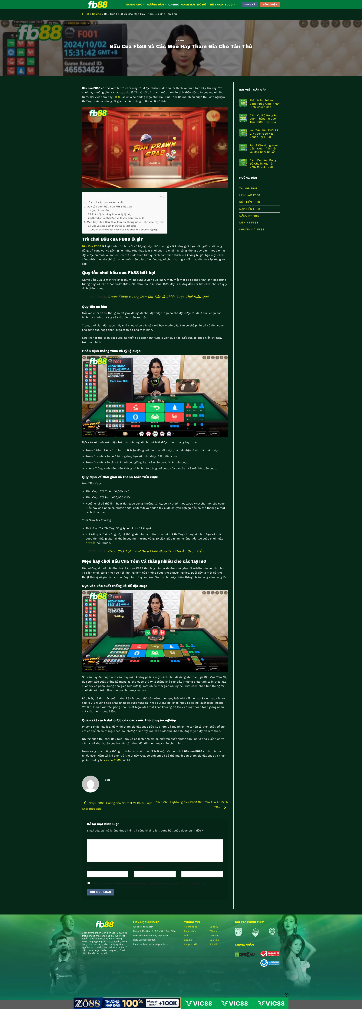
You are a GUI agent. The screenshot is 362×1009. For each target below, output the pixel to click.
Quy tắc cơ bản (100, 210)
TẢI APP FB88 (248, 188)
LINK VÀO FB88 (249, 195)
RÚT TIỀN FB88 (249, 202)
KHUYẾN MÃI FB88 (251, 229)
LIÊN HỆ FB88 (248, 222)
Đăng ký (213, 926)
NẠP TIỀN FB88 (249, 209)
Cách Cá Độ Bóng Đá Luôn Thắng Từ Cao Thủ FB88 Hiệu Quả (264, 119)
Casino (96, 14)
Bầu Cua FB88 (91, 246)
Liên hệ (188, 940)
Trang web (187, 867)
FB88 (85, 14)
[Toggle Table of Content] (159, 197)
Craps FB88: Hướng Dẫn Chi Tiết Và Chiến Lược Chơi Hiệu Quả (158, 297)
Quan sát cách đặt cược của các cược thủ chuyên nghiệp (125, 229)
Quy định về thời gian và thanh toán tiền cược (118, 217)
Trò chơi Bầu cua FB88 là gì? (104, 202)
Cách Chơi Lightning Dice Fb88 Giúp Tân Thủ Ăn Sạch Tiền (155, 551)
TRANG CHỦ (133, 4)
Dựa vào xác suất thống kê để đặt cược (114, 225)
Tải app (213, 931)
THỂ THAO (215, 4)
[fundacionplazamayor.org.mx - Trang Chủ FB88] (101, 4)
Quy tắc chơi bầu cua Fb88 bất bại (110, 206)
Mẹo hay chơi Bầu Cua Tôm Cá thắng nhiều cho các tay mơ (125, 221)
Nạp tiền (214, 940)
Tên (90, 867)
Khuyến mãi (190, 944)
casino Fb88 (112, 760)
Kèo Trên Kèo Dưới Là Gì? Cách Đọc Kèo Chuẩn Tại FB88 (264, 134)
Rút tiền (213, 944)
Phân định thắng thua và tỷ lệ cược (112, 214)
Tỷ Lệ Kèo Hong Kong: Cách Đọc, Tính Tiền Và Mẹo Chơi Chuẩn (264, 149)
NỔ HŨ (201, 4)
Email (138, 867)
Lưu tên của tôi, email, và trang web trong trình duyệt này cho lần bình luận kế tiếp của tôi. (149, 883)
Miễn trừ (188, 935)
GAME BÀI (188, 4)
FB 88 (117, 97)
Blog (229, 4)
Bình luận (93, 836)
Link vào (214, 935)
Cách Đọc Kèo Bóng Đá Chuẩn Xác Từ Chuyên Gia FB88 (263, 163)
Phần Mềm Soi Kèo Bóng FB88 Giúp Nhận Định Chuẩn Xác (264, 104)
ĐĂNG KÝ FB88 (249, 215)
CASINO (173, 4)
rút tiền (91, 543)
